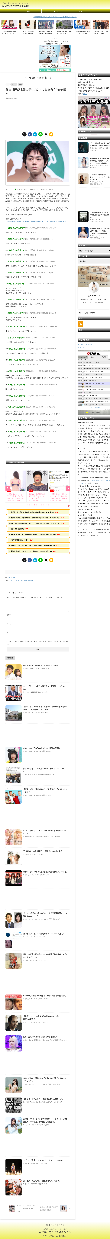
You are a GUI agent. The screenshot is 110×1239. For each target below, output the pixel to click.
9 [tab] (63, 38)
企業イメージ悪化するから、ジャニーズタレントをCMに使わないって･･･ (27, 34)
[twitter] (24, 134)
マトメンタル (82, 347)
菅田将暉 (24, 580)
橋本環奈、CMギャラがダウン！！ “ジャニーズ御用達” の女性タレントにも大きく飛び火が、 (101, 35)
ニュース (55, 11)
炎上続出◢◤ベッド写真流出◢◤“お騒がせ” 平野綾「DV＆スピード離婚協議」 (100, 231)
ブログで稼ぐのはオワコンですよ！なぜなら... (55, 1229)
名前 (9, 615)
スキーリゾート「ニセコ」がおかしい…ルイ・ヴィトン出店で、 (83, 34)
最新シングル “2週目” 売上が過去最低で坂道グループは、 (45, 872)
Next (107, 27)
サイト (9, 633)
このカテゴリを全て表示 (93, 407)
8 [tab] (61, 38)
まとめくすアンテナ (85, 344)
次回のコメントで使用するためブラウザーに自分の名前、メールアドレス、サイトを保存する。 (38, 643)
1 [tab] (46, 38)
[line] (40, 134)
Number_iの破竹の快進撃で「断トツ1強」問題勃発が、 (45, 996)
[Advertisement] (37, 115)
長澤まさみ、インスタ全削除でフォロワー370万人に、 (44, 934)
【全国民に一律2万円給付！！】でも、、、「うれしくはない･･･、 (100, 177)
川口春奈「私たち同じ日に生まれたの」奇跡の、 (42, 1181)
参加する (107, 409)
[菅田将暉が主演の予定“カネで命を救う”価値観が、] (35, 134)
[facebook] (30, 134)
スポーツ (82, 11)
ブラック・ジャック (14, 580)
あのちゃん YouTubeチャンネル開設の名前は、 (42, 748)
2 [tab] (48, 38)
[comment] (51, 134)
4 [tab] (52, 38)
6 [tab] (57, 38)
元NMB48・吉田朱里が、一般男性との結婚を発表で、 (44, 851)
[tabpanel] (9, 28)
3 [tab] (50, 38)
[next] (68, 488)
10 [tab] (65, 38)
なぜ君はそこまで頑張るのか (16, 6)
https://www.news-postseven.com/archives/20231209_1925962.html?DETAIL (36, 221)
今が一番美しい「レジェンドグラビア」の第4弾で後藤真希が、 (46, 34)
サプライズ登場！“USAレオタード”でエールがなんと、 (44, 1160)
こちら (85, 94)
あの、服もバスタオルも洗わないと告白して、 (41, 1037)
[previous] (7, 488)
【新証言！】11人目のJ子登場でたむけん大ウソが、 (43, 1099)
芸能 (28, 11)
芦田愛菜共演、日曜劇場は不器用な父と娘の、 (41, 665)
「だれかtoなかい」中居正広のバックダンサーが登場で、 (64, 34)
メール (9, 624)
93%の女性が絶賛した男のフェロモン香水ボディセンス (55, 17)
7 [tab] (59, 38)
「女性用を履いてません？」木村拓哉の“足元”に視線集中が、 (100, 214)
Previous (3, 27)
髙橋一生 (30, 580)
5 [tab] (54, 38)
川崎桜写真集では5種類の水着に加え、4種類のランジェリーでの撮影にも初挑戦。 (99, 160)
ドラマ (10, 577)
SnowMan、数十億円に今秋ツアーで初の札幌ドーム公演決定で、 (9, 34)
